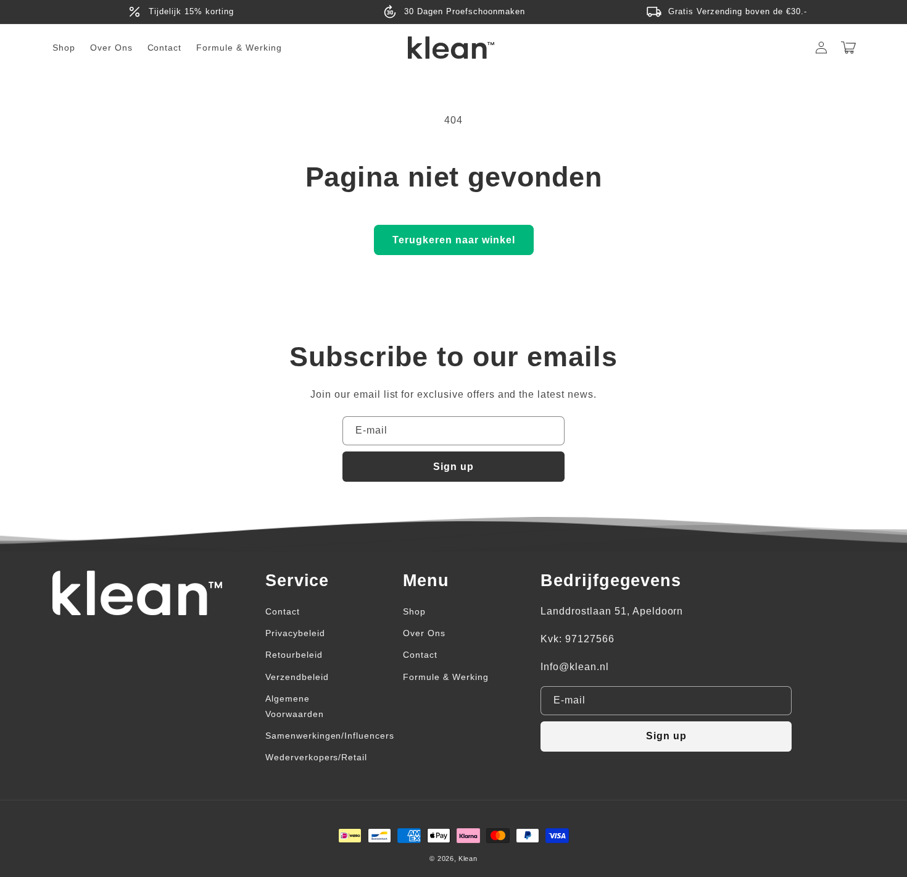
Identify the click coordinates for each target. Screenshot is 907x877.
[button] (848, 47)
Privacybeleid (295, 633)
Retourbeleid (294, 655)
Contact (282, 611)
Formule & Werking (445, 677)
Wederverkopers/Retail (316, 757)
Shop (414, 611)
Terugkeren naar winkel (453, 240)
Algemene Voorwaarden (294, 706)
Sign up (453, 466)
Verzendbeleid (296, 677)
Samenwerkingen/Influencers (329, 736)
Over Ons (424, 633)
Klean (468, 858)
